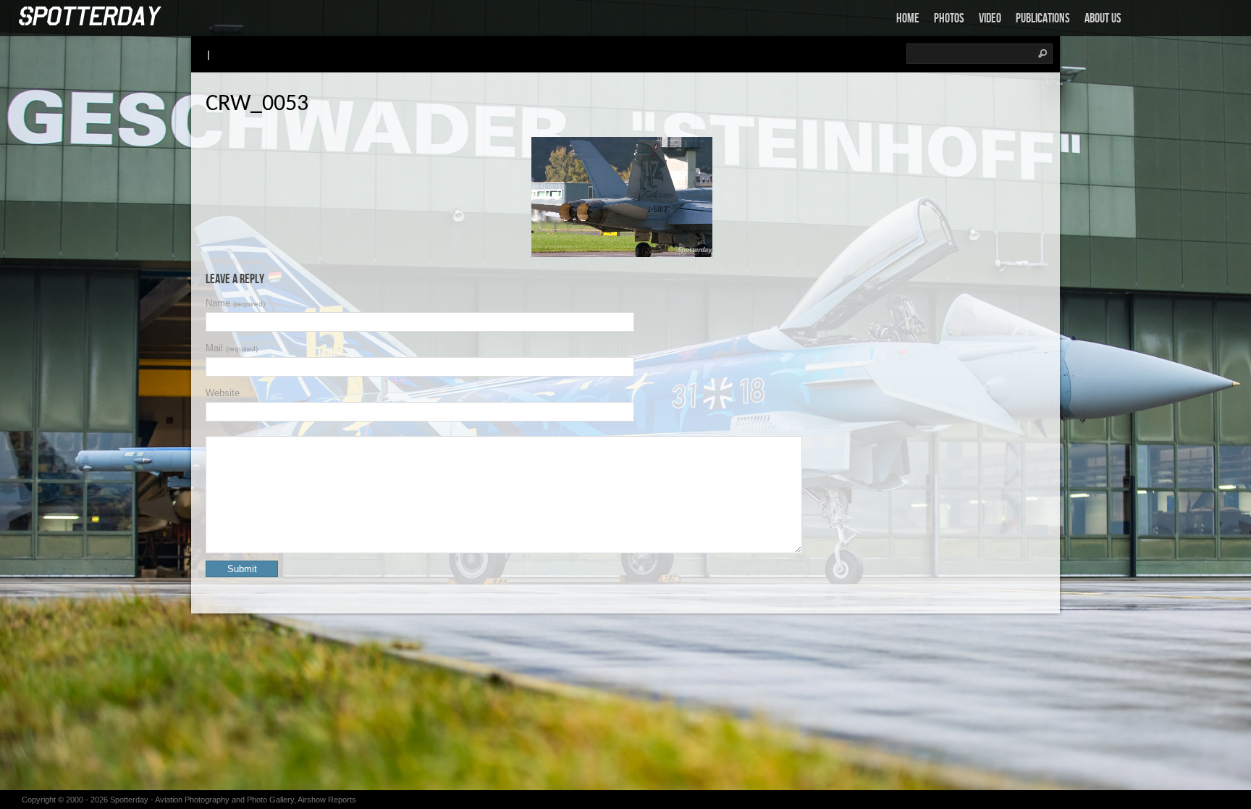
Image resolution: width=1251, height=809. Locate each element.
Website (223, 392)
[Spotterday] (90, 17)
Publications (1043, 18)
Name (235, 303)
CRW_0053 (257, 104)
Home (907, 18)
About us (1102, 18)
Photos (949, 18)
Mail (232, 348)
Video (990, 18)
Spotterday (129, 799)
